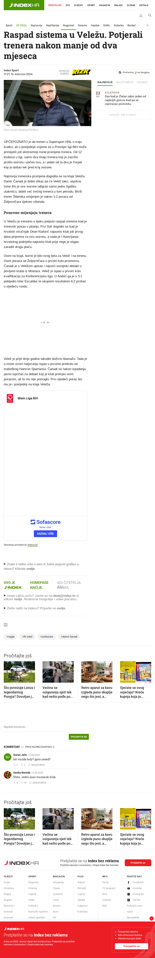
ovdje (18, 599)
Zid (68, 5)
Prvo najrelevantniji (38, 747)
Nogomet (68, 25)
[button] (8, 670)
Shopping (58, 882)
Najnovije (36, 25)
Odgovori (83, 905)
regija (10, 636)
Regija (7, 894)
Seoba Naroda (21, 772)
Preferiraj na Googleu (136, 72)
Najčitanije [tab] (125, 82)
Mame (56, 905)
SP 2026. (21, 25)
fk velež (27, 636)
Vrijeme (106, 899)
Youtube (137, 888)
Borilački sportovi (38, 911)
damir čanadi (69, 636)
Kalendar (83, 911)
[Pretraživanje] (148, 16)
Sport (91, 5)
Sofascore (32, 545)
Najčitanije (52, 25)
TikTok (136, 899)
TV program (108, 888)
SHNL (106, 25)
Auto (55, 911)
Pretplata (55, 5)
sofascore (46, 636)
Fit (54, 917)
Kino (104, 894)
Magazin (59, 876)
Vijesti (78, 5)
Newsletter (133, 917)
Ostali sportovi (36, 917)
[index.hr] (24, 5)
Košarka (119, 25)
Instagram (138, 894)
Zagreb (8, 899)
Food (56, 899)
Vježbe (81, 899)
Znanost (8, 917)
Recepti (82, 888)
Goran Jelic (20, 754)
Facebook (138, 882)
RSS (104, 905)
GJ (7, 757)
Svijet (7, 882)
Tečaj (105, 882)
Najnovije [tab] (105, 82)
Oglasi (118, 5)
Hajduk (95, 25)
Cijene (131, 5)
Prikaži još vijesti (122, 115)
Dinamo (82, 25)
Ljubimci (58, 894)
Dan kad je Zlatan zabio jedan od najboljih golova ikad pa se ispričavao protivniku (125, 98)
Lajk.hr (81, 894)
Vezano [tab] (142, 82)
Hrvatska (9, 888)
